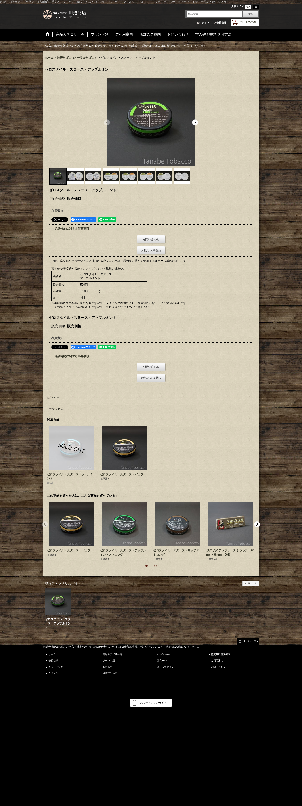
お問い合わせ (151, 239)
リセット (252, 583)
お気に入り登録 (151, 250)
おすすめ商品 (110, 673)
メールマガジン (165, 667)
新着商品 (107, 667)
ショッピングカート (59, 667)
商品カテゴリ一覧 (112, 654)
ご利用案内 (217, 660)
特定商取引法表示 (220, 654)
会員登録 (221, 22)
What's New (163, 654)
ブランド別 (109, 660)
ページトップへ (250, 641)
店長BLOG (162, 660)
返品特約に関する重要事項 (72, 228)
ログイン (204, 22)
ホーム (52, 654)
